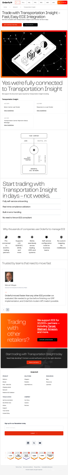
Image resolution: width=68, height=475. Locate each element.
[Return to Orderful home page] (34, 372)
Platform (5, 379)
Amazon (52, 329)
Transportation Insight (29, 7)
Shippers (26, 379)
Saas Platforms (28, 384)
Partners (26, 405)
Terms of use (19, 467)
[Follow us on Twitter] (34, 443)
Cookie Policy (6, 413)
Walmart (42, 329)
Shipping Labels (7, 387)
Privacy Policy (37, 467)
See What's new (7, 402)
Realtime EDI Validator (8, 392)
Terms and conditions (28, 467)
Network (15, 7)
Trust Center (6, 410)
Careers (26, 402)
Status (4, 405)
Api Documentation (8, 400)
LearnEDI (48, 384)
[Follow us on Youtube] (40, 443)
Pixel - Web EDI (7, 384)
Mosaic (4, 382)
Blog (47, 379)
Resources (49, 382)
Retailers (26, 382)
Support (5, 408)
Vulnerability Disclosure (47, 467)
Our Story (26, 400)
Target (51, 326)
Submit (33, 433)
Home (5, 7)
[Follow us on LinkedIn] (28, 443)
